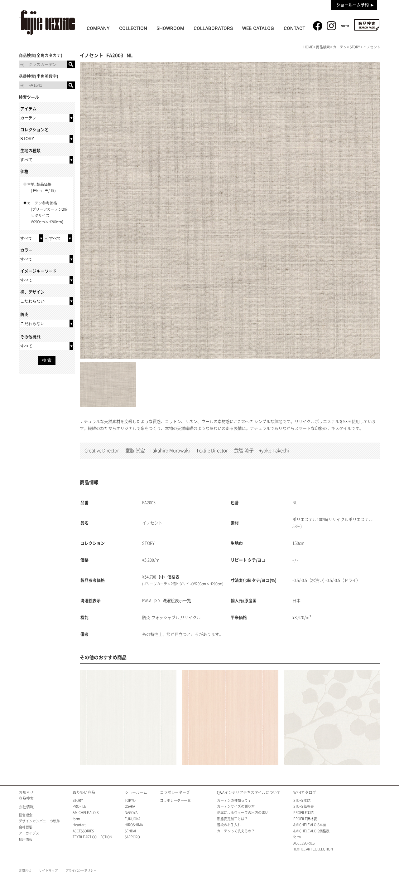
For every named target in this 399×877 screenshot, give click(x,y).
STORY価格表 (303, 806)
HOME (308, 47)
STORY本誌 (301, 800)
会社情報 (26, 807)
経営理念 (25, 815)
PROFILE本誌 (303, 812)
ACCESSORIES (83, 831)
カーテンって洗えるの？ (236, 831)
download (364, 76)
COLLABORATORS (213, 28)
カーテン (340, 47)
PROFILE (79, 806)
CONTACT (294, 28)
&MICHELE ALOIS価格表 (311, 831)
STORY (355, 47)
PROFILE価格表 (305, 819)
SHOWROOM (170, 28)
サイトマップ (48, 870)
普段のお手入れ (229, 824)
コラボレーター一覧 (175, 800)
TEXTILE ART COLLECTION (92, 837)
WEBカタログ (304, 792)
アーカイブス (29, 833)
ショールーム (136, 792)
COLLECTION (133, 28)
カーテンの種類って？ (234, 800)
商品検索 (366, 25)
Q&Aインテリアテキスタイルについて (249, 792)
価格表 (173, 577)
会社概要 (25, 827)
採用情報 (25, 839)
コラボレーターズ (175, 792)
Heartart (79, 824)
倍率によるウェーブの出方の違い (242, 812)
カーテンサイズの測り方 (236, 806)
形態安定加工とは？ (232, 819)
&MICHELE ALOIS (86, 812)
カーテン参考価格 (47, 212)
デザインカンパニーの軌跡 (39, 821)
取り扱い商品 (84, 792)
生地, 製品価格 (41, 187)
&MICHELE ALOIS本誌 (309, 824)
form (76, 819)
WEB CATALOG (258, 28)
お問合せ (25, 870)
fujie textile (47, 22)
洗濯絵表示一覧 (177, 601)
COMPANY (98, 28)
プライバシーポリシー (81, 870)
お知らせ (26, 792)
